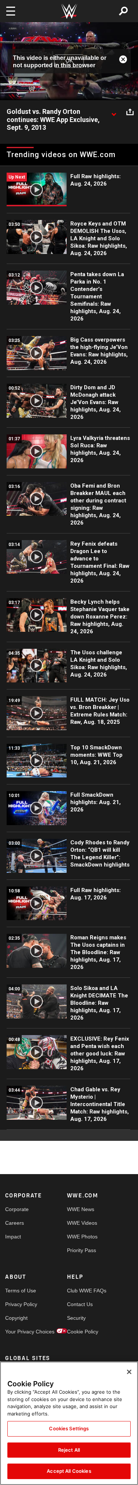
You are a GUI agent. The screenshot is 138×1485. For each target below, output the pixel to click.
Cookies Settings (69, 1428)
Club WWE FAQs (82, 1291)
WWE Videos (82, 1223)
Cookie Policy (82, 1332)
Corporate (17, 1209)
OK (69, 61)
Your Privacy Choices (20, 1332)
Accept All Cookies (69, 1471)
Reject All (69, 1450)
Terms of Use (20, 1291)
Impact (13, 1237)
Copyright (16, 1318)
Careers (14, 1223)
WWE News (80, 1209)
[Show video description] (114, 112)
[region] (69, 1423)
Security (76, 1318)
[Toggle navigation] (11, 11)
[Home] (69, 11)
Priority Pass (81, 1250)
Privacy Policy (20, 1304)
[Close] (129, 1372)
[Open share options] (130, 112)
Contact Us (80, 1304)
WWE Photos (82, 1237)
